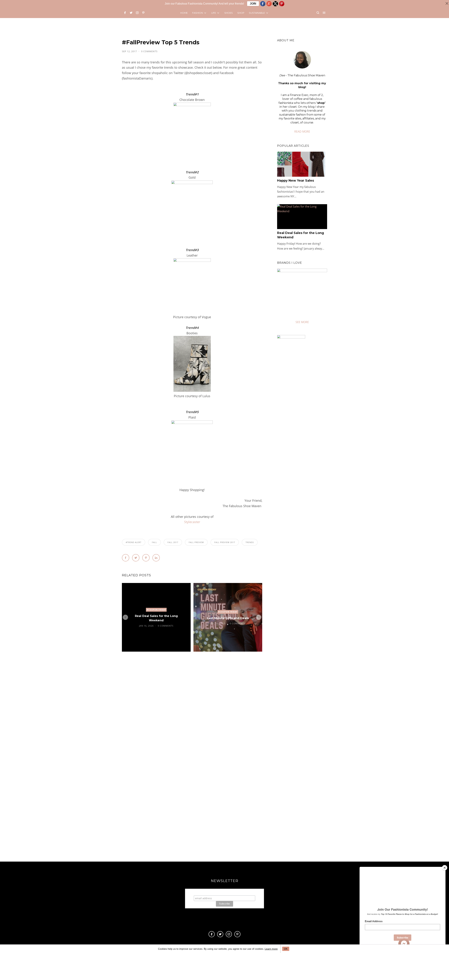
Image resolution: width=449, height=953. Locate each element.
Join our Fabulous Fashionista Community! (224, 891)
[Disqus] (192, 707)
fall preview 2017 (224, 542)
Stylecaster (192, 522)
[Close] (444, 867)
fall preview (196, 542)
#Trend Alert (133, 542)
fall (154, 542)
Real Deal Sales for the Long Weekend (156, 618)
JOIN (253, 3)
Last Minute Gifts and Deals (228, 618)
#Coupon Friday (156, 610)
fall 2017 (172, 542)
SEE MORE (302, 322)
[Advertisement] (306, 475)
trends (250, 542)
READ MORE (302, 131)
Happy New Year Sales (295, 180)
